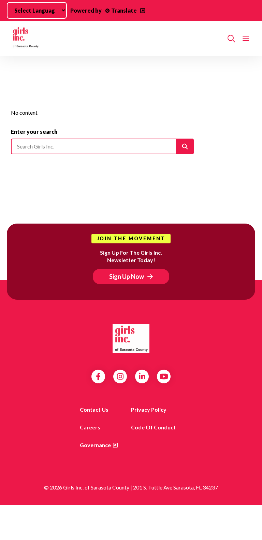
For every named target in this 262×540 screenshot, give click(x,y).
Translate (124, 10)
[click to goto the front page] (131, 338)
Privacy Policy (148, 409)
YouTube (164, 376)
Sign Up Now (126, 276)
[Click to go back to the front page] (116, 38)
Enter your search (34, 131)
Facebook (98, 376)
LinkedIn (142, 376)
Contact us (94, 409)
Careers (90, 427)
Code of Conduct (153, 427)
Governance (95, 445)
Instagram (120, 376)
